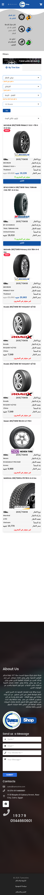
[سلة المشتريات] (40, 4)
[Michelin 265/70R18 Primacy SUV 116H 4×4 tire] (22, 267)
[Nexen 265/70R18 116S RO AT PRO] (22, 438)
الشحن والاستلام (21, 891)
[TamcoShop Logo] (25, 4)
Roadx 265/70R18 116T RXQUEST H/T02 (20, 307)
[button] (3, 4)
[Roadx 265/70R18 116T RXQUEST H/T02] (22, 324)
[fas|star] (27, 17)
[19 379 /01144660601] (5, 791)
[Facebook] (6, 804)
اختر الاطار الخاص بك (12, 17)
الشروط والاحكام (21, 880)
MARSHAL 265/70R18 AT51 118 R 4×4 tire (20, 478)
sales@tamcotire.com (16, 786)
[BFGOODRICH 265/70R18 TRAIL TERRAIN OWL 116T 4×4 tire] (22, 205)
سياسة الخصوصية (21, 886)
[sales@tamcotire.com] (5, 786)
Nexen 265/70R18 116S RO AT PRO (17, 421)
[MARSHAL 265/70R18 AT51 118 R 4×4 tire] (22, 495)
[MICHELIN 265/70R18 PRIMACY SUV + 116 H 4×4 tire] (22, 143)
